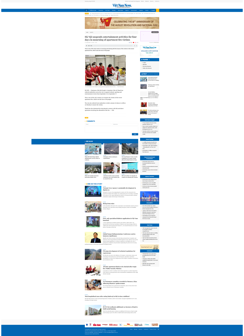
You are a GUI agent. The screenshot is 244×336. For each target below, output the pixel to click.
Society (113, 10)
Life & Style (120, 10)
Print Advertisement (147, 66)
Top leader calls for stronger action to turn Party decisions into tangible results (150, 132)
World (146, 10)
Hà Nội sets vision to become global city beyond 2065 (150, 187)
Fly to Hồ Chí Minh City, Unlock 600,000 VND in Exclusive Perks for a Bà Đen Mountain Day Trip (150, 207)
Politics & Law (93, 10)
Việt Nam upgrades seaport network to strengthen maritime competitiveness (150, 229)
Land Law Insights (129, 13)
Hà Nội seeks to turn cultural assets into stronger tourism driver (150, 180)
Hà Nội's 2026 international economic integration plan (150, 167)
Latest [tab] (144, 74)
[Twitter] (131, 42)
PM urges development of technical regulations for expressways (119, 252)
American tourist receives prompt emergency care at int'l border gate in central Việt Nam (111, 177)
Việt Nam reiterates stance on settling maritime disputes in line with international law (150, 234)
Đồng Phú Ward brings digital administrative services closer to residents (92, 158)
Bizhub (142, 1)
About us (140, 329)
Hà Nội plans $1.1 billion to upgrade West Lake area (150, 151)
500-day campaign (104, 15)
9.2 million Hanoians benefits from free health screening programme (150, 143)
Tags (86, 117)
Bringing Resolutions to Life (97, 13)
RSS (158, 329)
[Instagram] (135, 42)
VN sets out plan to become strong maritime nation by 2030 (149, 123)
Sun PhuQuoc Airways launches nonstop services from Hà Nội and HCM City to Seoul (149, 217)
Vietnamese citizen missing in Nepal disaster (110, 157)
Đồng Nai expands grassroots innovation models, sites (91, 176)
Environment (134, 10)
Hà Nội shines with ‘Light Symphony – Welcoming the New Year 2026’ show (150, 147)
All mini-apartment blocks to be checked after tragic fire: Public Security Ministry (119, 267)
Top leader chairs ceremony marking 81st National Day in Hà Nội (153, 104)
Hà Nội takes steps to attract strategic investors (150, 170)
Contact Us (157, 1)
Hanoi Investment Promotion (118, 13)
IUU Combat (95, 15)
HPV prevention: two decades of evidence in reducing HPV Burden (130, 176)
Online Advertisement (147, 68)
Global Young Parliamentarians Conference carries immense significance (119, 235)
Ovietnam (147, 1)
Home (87, 32)
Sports (127, 10)
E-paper (144, 60)
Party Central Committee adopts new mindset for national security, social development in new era (150, 128)
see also (89, 141)
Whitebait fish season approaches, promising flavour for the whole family (149, 255)
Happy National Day (114, 15)
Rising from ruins (108, 203)
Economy (101, 10)
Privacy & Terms (153, 329)
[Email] (137, 42)
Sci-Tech (107, 10)
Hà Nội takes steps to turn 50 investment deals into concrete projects (149, 163)
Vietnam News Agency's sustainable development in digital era (119, 189)
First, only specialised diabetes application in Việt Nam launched (120, 219)
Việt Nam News (122, 5)
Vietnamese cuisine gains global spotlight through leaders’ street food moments (150, 260)
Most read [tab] (153, 74)
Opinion (141, 10)
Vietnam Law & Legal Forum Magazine (132, 1)
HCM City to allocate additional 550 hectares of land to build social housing (120, 308)
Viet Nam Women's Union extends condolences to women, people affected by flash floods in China (129, 158)
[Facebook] (129, 42)
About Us (152, 1)
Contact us (146, 329)
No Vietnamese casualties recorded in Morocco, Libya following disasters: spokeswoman (120, 282)
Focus (86, 13)
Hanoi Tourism (138, 13)
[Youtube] (133, 42)
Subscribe (145, 64)
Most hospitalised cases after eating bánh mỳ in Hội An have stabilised (107, 296)
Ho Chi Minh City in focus (148, 13)
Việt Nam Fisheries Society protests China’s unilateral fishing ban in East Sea (150, 239)
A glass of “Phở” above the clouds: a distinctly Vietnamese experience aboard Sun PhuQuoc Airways (150, 212)
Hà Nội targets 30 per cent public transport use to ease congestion (149, 183)
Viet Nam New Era (107, 13)
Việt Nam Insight (88, 15)
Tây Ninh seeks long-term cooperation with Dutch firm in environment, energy (153, 112)
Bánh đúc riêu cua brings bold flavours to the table (149, 264)
